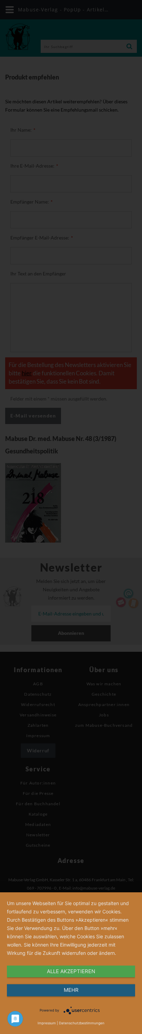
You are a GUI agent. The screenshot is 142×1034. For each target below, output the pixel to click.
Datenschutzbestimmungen (81, 1023)
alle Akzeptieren (71, 971)
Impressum (47, 1023)
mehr (71, 990)
